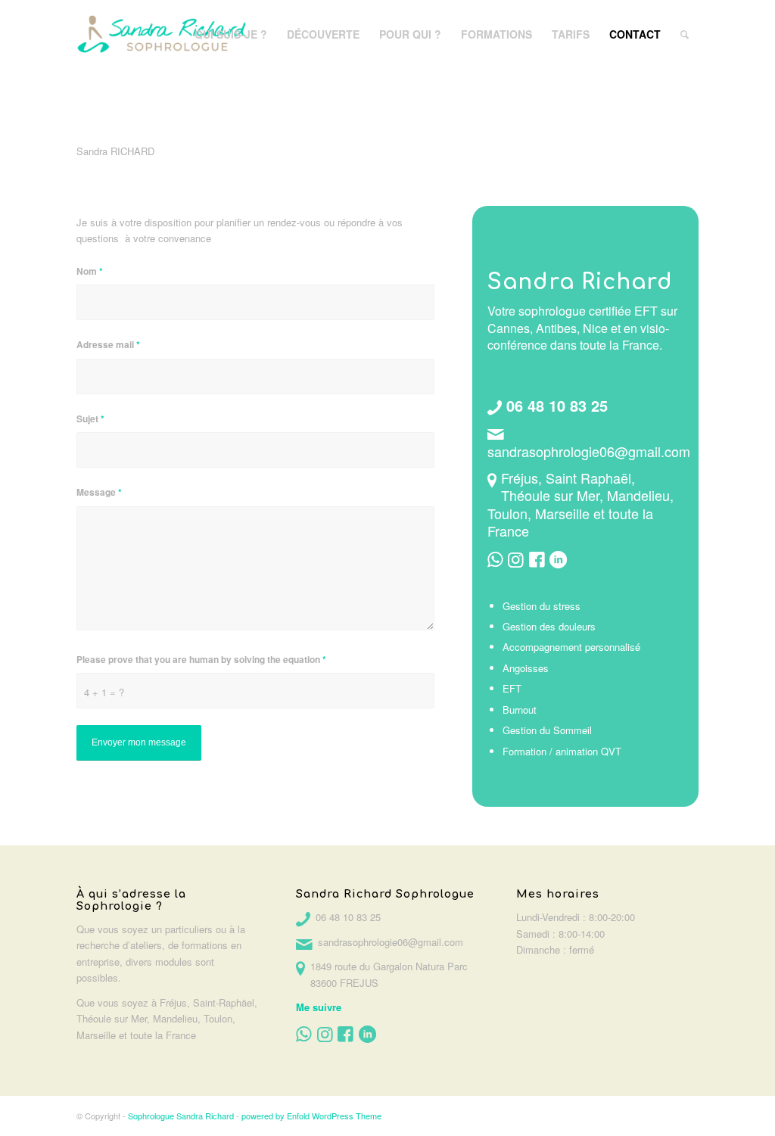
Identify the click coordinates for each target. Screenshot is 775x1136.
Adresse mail (108, 344)
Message (99, 492)
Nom (89, 271)
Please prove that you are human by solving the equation (201, 659)
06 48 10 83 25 (557, 405)
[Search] (685, 34)
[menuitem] (231, 34)
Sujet (90, 418)
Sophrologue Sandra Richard (181, 1116)
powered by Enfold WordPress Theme (311, 1116)
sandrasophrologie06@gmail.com (588, 451)
